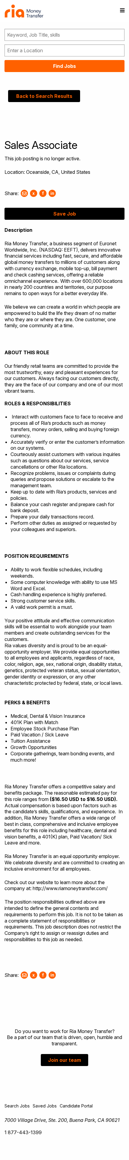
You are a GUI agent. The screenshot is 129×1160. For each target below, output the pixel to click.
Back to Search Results (44, 96)
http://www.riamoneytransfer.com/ (70, 888)
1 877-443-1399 (23, 1132)
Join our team (64, 1060)
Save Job (64, 214)
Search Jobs (17, 1105)
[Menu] (122, 11)
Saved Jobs (45, 1105)
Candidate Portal (76, 1105)
